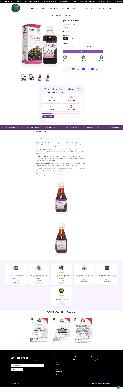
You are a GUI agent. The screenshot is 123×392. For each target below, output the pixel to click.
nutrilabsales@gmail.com (96, 361)
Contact (74, 362)
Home (32, 8)
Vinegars (43, 8)
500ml (71, 39)
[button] (110, 8)
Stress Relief (71, 107)
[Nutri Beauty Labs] (15, 8)
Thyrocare (56, 8)
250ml (65, 39)
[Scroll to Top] (120, 384)
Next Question (48, 116)
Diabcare (49, 8)
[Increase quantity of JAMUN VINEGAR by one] (70, 46)
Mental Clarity (71, 98)
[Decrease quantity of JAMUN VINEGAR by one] (64, 46)
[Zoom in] (56, 21)
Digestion (51, 107)
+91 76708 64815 (95, 359)
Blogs (73, 8)
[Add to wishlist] (101, 20)
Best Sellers (58, 15)
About (74, 359)
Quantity (65, 43)
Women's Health (66, 8)
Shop (37, 8)
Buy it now (83, 51)
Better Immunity (52, 98)
